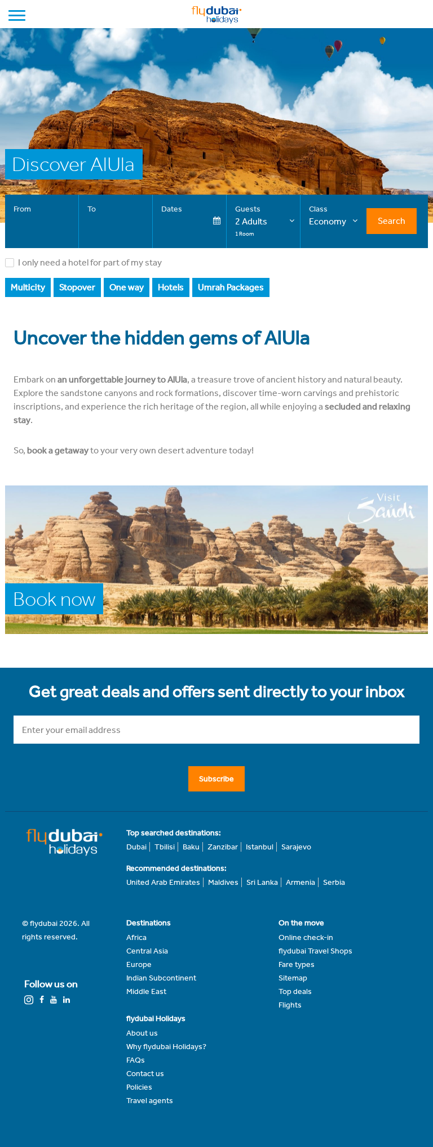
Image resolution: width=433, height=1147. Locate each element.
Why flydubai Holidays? (166, 1046)
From (22, 209)
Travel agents (149, 1100)
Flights (290, 1005)
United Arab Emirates (163, 882)
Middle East (146, 991)
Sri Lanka (262, 882)
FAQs (135, 1060)
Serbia (334, 882)
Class (318, 209)
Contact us (145, 1073)
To (91, 209)
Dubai (136, 847)
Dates (171, 209)
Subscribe (216, 779)
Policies (139, 1087)
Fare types (297, 964)
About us (142, 1033)
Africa (136, 937)
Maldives (223, 882)
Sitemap (293, 978)
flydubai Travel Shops (315, 951)
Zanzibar (222, 847)
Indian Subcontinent (161, 978)
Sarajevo (296, 847)
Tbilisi (164, 847)
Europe (139, 964)
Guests (247, 209)
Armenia (300, 882)
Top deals (295, 991)
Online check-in (306, 937)
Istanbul (259, 847)
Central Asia (147, 951)
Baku (191, 847)
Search (391, 220)
